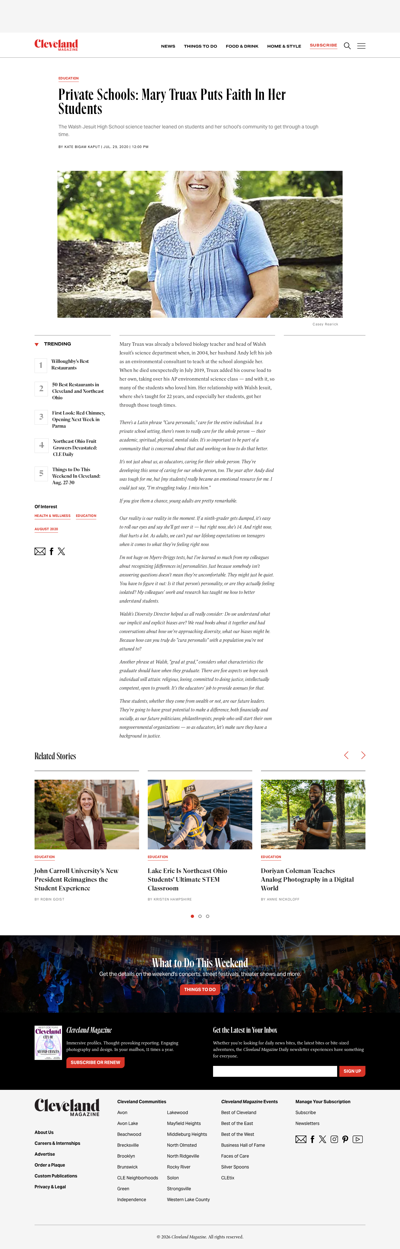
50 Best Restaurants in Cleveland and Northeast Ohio (78, 391)
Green (123, 1189)
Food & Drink (242, 46)
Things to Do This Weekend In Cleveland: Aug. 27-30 (76, 476)
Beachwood (129, 1134)
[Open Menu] (361, 46)
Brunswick (127, 1167)
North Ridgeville (183, 1156)
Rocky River (178, 1167)
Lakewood (177, 1112)
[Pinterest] (345, 1139)
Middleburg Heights (187, 1134)
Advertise (45, 1154)
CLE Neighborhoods (137, 1178)
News (168, 46)
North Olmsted (182, 1145)
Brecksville (128, 1145)
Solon (173, 1178)
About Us (44, 1132)
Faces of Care (235, 1156)
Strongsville (179, 1189)
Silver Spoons (235, 1167)
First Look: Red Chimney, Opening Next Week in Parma (78, 420)
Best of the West (237, 1134)
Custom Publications (56, 1176)
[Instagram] (334, 1139)
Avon (122, 1112)
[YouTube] (358, 1139)
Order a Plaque (50, 1165)
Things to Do (200, 46)
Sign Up (352, 1071)
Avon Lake (127, 1123)
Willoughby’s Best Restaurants (70, 365)
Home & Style (284, 46)
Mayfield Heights (184, 1123)
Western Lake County (188, 1199)
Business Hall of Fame (243, 1145)
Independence (131, 1199)
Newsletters (307, 1123)
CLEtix (227, 1178)
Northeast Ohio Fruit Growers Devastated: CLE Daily (75, 448)
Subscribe (323, 45)
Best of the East (237, 1123)
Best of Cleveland (238, 1112)
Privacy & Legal (50, 1187)
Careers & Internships (57, 1143)
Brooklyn (126, 1156)
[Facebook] (312, 1139)
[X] (322, 1139)
